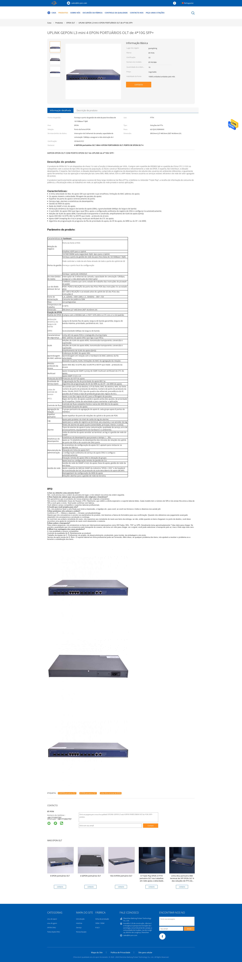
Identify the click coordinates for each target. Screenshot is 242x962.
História (79, 923)
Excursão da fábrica (92, 12)
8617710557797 (64, 819)
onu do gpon (52, 923)
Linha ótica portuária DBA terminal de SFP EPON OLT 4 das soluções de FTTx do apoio (182, 880)
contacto (138, 84)
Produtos (63, 12)
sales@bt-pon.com (79, 3)
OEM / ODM (99, 923)
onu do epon (52, 919)
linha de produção (102, 919)
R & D (97, 927)
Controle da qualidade (116, 12)
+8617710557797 (54, 817)
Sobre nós (75, 12)
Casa (54, 12)
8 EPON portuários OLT (88, 793)
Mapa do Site (96, 952)
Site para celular (145, 952)
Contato (151, 825)
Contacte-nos (136, 12)
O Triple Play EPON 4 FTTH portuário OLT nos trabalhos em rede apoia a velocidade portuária (151, 880)
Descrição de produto (87, 110)
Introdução (80, 919)
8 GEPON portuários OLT (67, 793)
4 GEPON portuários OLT (90, 876)
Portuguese (188, 3)
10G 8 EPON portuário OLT (121, 876)
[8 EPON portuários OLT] (60, 860)
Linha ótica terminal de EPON (110, 793)
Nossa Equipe (81, 932)
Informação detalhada (60, 110)
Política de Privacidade (120, 952)
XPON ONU (51, 927)
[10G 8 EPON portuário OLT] (121, 860)
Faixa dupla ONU (53, 932)
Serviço (79, 927)
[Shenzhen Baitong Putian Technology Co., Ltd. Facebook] (175, 3)
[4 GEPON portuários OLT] (91, 860)
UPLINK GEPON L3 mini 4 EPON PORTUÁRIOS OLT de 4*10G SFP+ (106, 23)
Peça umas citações (155, 12)
